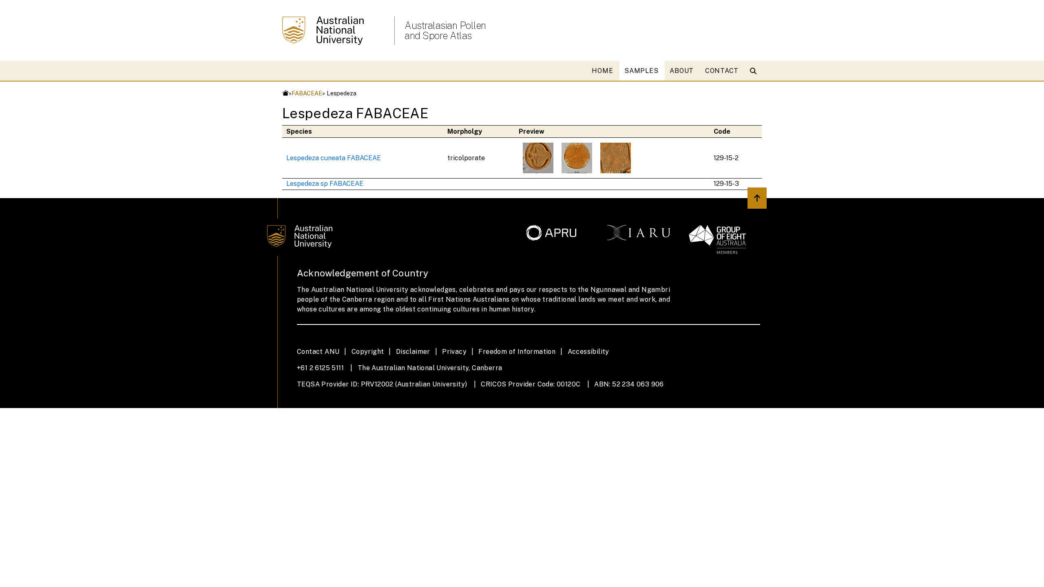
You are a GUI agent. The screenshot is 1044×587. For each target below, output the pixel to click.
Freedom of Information (516, 351)
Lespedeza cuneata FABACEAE (333, 158)
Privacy (454, 351)
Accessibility (588, 351)
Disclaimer (413, 351)
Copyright (368, 351)
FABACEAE (307, 93)
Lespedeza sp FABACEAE (324, 184)
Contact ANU (318, 351)
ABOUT (682, 71)
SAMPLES (641, 71)
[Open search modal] (755, 71)
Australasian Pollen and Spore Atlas (445, 31)
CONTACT (722, 71)
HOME (602, 71)
